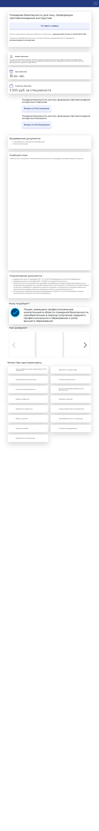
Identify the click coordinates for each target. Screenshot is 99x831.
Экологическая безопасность (25, 389)
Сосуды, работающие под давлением (71, 409)
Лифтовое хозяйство (66, 399)
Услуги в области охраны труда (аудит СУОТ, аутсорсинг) (31, 369)
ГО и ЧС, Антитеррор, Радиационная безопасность (71, 389)
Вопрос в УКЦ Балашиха (37, 125)
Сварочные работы (22, 428)
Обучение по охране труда (68, 370)
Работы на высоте (22, 418)
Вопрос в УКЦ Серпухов (36, 108)
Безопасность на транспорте (25, 438)
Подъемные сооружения (24, 409)
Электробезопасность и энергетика (71, 418)
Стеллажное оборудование (68, 428)
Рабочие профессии (22, 399)
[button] (85, 345)
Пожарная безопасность (67, 379)
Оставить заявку (49, 26)
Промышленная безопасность (26, 379)
